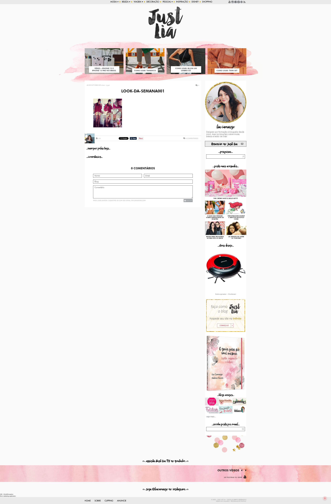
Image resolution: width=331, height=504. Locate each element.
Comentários (192, 138)
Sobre (98, 501)
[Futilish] (212, 410)
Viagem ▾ (138, 2)
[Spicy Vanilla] (226, 402)
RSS (244, 2)
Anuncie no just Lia (224, 144)
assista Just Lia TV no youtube (165, 461)
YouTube (229, 2)
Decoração (152, 2)
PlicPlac (243, 501)
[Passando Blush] (226, 410)
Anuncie (121, 501)
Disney (195, 2)
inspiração (182, 2)
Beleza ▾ (126, 2)
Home (88, 501)
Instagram (232, 2)
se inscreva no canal (233, 477)
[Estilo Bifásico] (239, 410)
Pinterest (241, 2)
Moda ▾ (114, 2)
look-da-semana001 (143, 91)
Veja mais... (211, 417)
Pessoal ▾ (168, 2)
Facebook (235, 2)
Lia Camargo (225, 501)
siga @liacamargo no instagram (165, 489)
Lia (99, 138)
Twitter (238, 2)
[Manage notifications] (325, 498)
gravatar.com (140, 200)
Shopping (207, 2)
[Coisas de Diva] (212, 402)
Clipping (109, 501)
